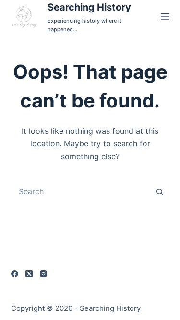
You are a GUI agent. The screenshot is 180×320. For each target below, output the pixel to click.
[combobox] (81, 191)
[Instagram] (43, 273)
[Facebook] (14, 273)
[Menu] (165, 16)
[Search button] (160, 191)
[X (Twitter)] (29, 273)
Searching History (89, 7)
